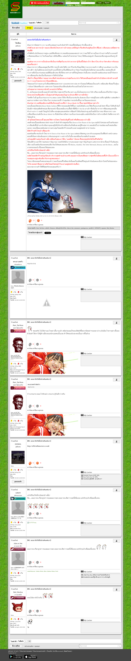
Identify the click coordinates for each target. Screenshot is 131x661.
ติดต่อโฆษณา (68, 651)
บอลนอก (46, 28)
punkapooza (84, 228)
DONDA (18, 444)
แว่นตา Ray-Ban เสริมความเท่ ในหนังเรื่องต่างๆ (96, 575)
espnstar (103, 228)
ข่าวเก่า (16, 651)
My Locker (88, 237)
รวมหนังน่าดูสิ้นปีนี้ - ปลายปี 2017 (92, 479)
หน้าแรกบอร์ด (38, 28)
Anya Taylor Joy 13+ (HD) (90, 477)
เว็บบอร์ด (49, 651)
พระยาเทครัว (32, 228)
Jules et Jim (70, 228)
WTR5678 (98, 228)
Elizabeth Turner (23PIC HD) (91, 475)
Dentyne (52, 228)
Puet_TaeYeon (40, 228)
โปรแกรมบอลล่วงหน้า (39, 651)
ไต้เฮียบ (18, 43)
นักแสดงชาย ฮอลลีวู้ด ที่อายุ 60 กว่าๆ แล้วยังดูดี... (97, 577)
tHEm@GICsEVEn (61, 228)
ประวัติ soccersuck (58, 651)
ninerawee (77, 228)
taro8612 (91, 228)
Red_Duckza (110, 228)
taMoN (47, 228)
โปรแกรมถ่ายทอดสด (26, 651)
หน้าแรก (10, 651)
